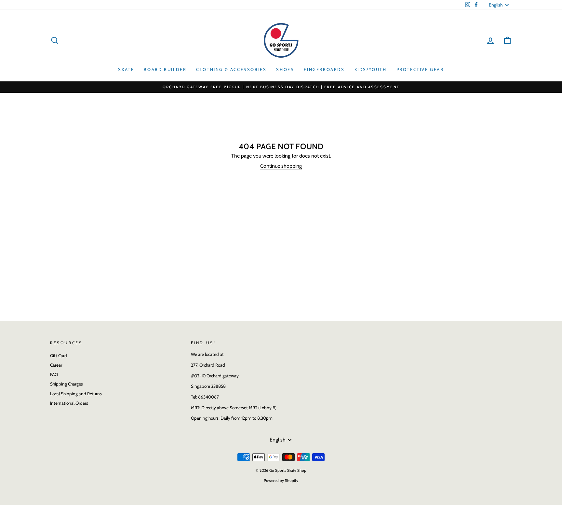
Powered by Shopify (281, 480)
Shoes (285, 69)
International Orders (69, 403)
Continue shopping (281, 166)
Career (56, 365)
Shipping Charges (66, 383)
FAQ (54, 374)
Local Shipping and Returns (76, 393)
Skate (126, 69)
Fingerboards (324, 69)
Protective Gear (420, 69)
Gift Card (58, 355)
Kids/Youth (371, 69)
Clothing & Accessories (231, 69)
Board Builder (165, 69)
